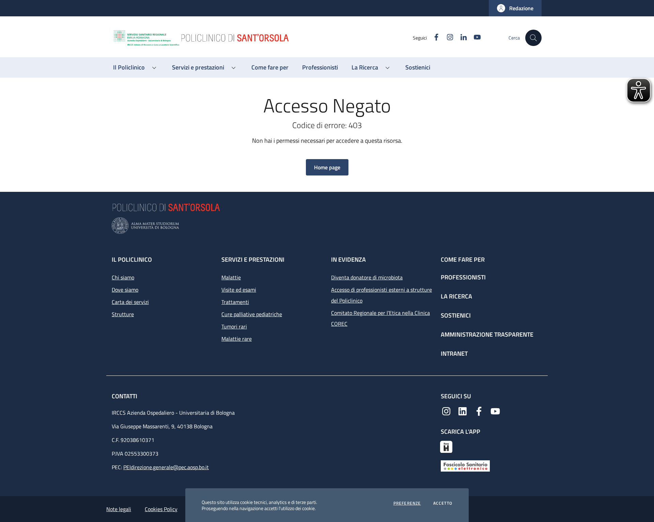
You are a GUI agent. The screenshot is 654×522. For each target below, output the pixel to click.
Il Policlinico (132, 259)
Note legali (118, 509)
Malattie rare (236, 339)
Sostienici (456, 315)
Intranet (454, 353)
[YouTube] (495, 410)
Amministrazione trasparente (487, 334)
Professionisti (463, 277)
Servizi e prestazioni (252, 259)
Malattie (231, 277)
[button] (515, 8)
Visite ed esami (238, 290)
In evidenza (348, 259)
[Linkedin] (462, 410)
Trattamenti (235, 302)
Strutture (123, 314)
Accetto (442, 503)
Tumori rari (234, 326)
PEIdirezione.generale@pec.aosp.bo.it (166, 467)
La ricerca (456, 296)
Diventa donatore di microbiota (367, 277)
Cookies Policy (161, 509)
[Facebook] (478, 410)
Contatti (125, 396)
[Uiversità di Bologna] (327, 225)
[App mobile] (446, 446)
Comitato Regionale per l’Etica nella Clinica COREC (380, 318)
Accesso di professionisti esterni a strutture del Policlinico (381, 295)
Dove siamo (125, 290)
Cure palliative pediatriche (251, 314)
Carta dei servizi (130, 302)
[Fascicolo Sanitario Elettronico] (465, 465)
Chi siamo (123, 277)
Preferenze (407, 503)
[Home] (262, 38)
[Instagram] (446, 410)
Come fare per (463, 259)
